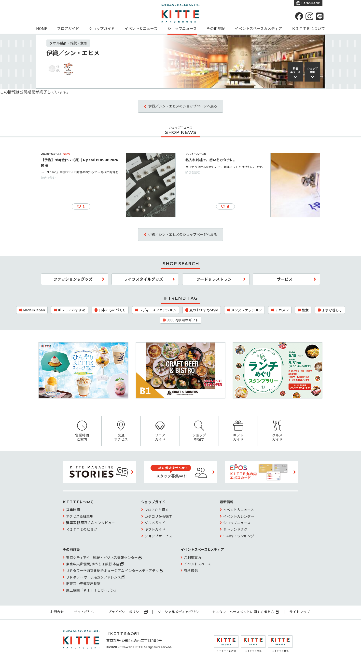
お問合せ (57, 611)
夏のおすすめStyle (203, 309)
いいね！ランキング (238, 535)
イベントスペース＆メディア (258, 28)
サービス (284, 279)
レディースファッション (157, 309)
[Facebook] (299, 16)
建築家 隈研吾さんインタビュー (90, 522)
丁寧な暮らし (332, 309)
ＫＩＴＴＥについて (308, 28)
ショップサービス (158, 535)
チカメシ (282, 309)
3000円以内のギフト (183, 319)
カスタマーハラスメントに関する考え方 (243, 611)
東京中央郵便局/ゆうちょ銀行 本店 (93, 563)
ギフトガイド (238, 437)
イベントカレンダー (238, 516)
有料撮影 (191, 570)
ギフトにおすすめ (71, 309)
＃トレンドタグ (235, 529)
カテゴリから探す (158, 516)
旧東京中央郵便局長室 (83, 583)
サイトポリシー (86, 611)
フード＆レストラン (214, 279)
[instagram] (309, 16)
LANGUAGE (310, 3)
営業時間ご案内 (82, 437)
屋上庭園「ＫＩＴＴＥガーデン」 (92, 590)
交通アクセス (121, 437)
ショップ (312, 70)
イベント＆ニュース (141, 28)
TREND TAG (182, 298)
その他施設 (216, 28)
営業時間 (73, 509)
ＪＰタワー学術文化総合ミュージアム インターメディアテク (113, 570)
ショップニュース (182, 28)
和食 (305, 309)
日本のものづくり (112, 309)
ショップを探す (199, 437)
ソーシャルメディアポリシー (180, 611)
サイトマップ (299, 611)
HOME (41, 28)
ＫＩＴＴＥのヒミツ (81, 529)
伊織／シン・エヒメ (72, 52)
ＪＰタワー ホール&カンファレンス (94, 577)
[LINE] (320, 16)
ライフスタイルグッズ (143, 279)
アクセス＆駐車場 (79, 516)
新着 (295, 70)
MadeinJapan (34, 309)
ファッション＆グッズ (73, 279)
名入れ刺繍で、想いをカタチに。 (211, 159)
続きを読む (48, 177)
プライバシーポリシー (125, 611)
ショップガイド (102, 28)
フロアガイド (68, 28)
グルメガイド (277, 437)
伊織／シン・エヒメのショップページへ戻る (182, 106)
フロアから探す (157, 509)
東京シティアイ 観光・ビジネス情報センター (102, 557)
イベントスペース (197, 563)
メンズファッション (246, 309)
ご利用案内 (192, 557)
